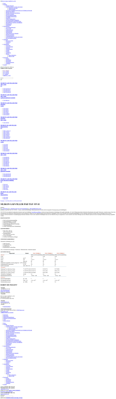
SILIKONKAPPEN (10, 11)
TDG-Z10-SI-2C (6, 136)
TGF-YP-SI (5, 112)
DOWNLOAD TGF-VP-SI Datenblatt (18, 208)
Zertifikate (8, 63)
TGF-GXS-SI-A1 (7, 88)
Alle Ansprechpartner (5, 290)
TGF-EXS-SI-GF (7, 176)
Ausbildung (8, 52)
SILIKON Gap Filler (13, 8)
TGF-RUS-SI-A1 (7, 91)
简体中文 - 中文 (7, 75)
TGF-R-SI (5, 145)
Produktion (8, 41)
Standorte (8, 48)
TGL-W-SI (5, 197)
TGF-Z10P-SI (6, 113)
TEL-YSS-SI (6, 186)
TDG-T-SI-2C (6, 132)
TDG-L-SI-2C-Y (7, 130)
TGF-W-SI (5, 148)
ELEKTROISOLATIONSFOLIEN (13, 21)
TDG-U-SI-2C (6, 133)
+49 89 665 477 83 (5, 389)
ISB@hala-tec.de (20, 310)
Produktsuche (9, 23)
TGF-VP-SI (5, 109)
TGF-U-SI (5, 147)
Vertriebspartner (9, 49)
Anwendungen (6, 26)
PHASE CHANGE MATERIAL (13, 13)
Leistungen (5, 39)
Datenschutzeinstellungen (8, 317)
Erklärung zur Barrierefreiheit (9, 318)
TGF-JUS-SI (6, 159)
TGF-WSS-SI (6, 165)
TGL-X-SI (5, 198)
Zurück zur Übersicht (5, 291)
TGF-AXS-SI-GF (7, 174)
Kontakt (5, 64)
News (4, 3)
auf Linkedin (7, 312)
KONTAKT (5, 208)
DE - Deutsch (6, 70)
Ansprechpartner (9, 46)
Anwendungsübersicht (10, 27)
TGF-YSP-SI (6, 122)
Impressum (5, 314)
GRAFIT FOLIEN (10, 14)
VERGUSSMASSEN (10, 19)
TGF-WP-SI (6, 111)
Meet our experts (9, 40)
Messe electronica (12, 55)
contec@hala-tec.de (5, 302)
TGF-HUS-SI (6, 158)
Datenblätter (8, 25)
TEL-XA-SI (5, 185)
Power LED (8, 28)
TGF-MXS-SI (6, 100)
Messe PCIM (11, 56)
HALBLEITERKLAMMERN (12, 20)
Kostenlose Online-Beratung (10, 391)
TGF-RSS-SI (6, 163)
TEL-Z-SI (5, 188)
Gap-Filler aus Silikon (36, 212)
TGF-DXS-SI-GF (7, 175)
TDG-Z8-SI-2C (6, 138)
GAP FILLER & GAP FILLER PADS (14, 7)
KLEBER (8, 17)
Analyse (7, 43)
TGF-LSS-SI (6, 161)
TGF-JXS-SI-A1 (6, 89)
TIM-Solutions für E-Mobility (12, 33)
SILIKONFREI (12, 9)
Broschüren (8, 61)
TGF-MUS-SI (6, 162)
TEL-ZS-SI (5, 189)
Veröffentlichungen (10, 62)
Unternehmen (6, 44)
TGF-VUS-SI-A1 (7, 92)
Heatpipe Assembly (10, 34)
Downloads (5, 57)
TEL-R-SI (5, 184)
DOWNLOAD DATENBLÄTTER (14, 397)
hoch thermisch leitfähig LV (9, 180)
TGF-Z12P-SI (6, 114)
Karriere (7, 51)
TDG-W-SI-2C (6, 134)
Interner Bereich (6, 320)
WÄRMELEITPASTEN (11, 16)
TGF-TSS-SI (6, 164)
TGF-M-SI (5, 144)
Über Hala (8, 45)
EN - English (6, 71)
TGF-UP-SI (5, 108)
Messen (7, 54)
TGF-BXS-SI (6, 157)
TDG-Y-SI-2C (6, 135)
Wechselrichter (9, 32)
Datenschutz (5, 316)
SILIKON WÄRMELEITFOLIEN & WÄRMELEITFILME (19, 10)
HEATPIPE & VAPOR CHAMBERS (14, 22)
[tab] (58, 84)
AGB (4, 319)
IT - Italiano (5, 74)
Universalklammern (10, 35)
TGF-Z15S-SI (6, 150)
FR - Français (6, 73)
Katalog (7, 58)
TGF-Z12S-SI (6, 149)
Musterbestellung (6, 306)
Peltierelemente (9, 31)
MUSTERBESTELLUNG (35, 208)
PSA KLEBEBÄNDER (11, 15)
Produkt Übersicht (10, 5)
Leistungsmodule (9, 29)
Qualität (7, 50)
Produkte (5, 4)
